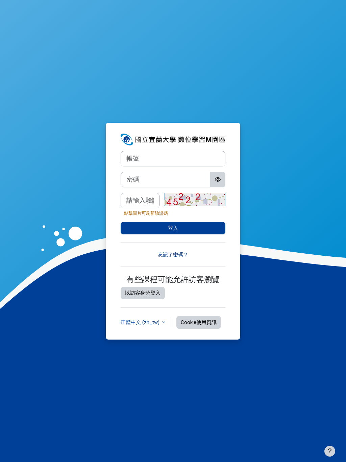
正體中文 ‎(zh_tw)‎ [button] (141, 322)
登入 (173, 228)
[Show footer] (329, 451)
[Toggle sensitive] (217, 179)
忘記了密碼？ (173, 255)
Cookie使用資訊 (199, 322)
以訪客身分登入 (142, 293)
